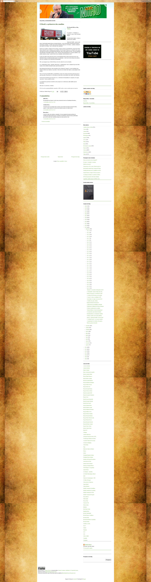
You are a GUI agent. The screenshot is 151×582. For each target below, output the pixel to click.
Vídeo (84, 154)
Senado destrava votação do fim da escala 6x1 (91, 172)
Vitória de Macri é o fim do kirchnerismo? (94, 310)
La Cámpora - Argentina (87, 471)
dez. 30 (88, 232)
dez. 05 (88, 280)
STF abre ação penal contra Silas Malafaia (91, 176)
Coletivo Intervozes (87, 434)
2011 (86, 353)
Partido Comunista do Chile (88, 492)
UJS (84, 534)
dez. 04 (88, 282)
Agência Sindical (86, 368)
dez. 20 (88, 251)
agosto (87, 331)
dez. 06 (88, 278)
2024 (86, 209)
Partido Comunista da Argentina (89, 490)
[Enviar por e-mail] (61, 91)
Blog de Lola (85, 397)
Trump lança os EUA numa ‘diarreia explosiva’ (92, 166)
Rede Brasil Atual (86, 509)
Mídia (84, 141)
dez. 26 (88, 240)
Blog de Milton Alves (87, 411)
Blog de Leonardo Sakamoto (88, 395)
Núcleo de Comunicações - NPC (89, 478)
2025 (86, 208)
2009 (86, 356)
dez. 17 (88, 257)
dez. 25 (88, 242)
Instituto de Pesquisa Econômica (89, 459)
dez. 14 (88, 263)
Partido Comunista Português (88, 494)
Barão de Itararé (86, 370)
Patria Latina (85, 498)
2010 (86, 354)
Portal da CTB (86, 502)
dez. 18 (88, 255)
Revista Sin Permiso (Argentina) (89, 519)
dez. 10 (88, 270)
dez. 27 (88, 238)
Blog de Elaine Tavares (87, 384)
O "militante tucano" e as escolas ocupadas (95, 319)
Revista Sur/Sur (86, 521)
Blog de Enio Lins (86, 386)
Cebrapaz (85, 432)
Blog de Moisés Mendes (87, 413)
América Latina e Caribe (87, 127)
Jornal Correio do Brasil (87, 463)
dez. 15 (88, 261)
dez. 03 (88, 284)
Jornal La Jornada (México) (88, 465)
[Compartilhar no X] (64, 91)
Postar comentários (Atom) (62, 161)
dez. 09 (88, 272)
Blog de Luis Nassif (87, 403)
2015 (86, 227)
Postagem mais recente (45, 156)
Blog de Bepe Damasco (87, 376)
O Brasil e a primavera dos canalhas (93, 308)
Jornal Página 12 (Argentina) (88, 467)
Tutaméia (85, 529)
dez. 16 (88, 259)
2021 (86, 215)
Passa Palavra (85, 496)
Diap (84, 446)
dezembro (88, 228)
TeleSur (84, 527)
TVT (84, 532)
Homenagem (85, 135)
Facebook (85, 100)
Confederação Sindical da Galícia (89, 438)
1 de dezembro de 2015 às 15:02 (49, 102)
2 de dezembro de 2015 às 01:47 (49, 109)
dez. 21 (88, 249)
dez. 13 (88, 265)
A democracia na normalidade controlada (94, 304)
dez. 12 (88, 267)
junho (87, 335)
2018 (86, 221)
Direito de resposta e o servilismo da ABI (94, 293)
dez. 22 (88, 247)
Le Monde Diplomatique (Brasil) (89, 473)
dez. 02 (88, 286)
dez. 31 (88, 230)
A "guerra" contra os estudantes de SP (94, 297)
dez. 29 (88, 234)
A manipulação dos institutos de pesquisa (94, 321)
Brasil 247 (85, 430)
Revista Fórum (86, 517)
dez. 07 (88, 276)
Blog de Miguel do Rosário (88, 409)
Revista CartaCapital (87, 513)
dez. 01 (88, 288)
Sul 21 (84, 525)
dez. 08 (88, 274)
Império (84, 137)
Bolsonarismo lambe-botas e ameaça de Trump (92, 168)
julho (87, 333)
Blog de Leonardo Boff (87, 392)
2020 (86, 217)
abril (87, 339)
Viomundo (85, 540)
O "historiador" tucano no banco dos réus (94, 291)
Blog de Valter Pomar (87, 428)
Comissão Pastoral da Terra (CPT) (89, 436)
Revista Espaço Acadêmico (88, 515)
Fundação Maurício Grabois (88, 455)
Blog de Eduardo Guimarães (88, 382)
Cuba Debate (85, 444)
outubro (87, 327)
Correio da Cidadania (87, 442)
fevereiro (87, 343)
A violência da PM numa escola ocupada (94, 295)
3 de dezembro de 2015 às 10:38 (49, 118)
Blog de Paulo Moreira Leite (88, 417)
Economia (85, 133)
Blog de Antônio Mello (87, 374)
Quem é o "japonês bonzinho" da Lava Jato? (95, 317)
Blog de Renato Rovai (87, 419)
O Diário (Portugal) (87, 480)
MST (84, 475)
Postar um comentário (46, 121)
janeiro (87, 344)
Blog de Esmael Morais (87, 388)
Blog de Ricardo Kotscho (88, 422)
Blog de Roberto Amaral (87, 424)
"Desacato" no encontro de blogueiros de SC (95, 289)
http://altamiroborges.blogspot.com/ (68, 573)
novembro (88, 325)
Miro (84, 143)
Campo (84, 129)
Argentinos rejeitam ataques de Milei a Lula (91, 178)
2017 (86, 223)
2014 (86, 347)
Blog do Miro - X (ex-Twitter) (89, 102)
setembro (87, 329)
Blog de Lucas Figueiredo (88, 399)
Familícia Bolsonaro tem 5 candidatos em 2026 (92, 170)
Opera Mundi (85, 484)
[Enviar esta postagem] (57, 91)
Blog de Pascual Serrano (87, 415)
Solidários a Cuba (86, 523)
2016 (86, 225)
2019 (86, 219)
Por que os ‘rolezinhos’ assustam (89, 162)
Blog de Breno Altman (87, 378)
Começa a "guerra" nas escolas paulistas (94, 315)
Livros (84, 139)
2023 (86, 211)
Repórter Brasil (86, 511)
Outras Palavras (86, 486)
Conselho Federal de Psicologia (89, 440)
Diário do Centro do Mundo (88, 449)
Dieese (84, 451)
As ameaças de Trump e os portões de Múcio (91, 174)
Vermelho (85, 538)
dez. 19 (88, 253)
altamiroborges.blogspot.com (51, 571)
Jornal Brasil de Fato (87, 461)
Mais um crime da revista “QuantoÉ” (90, 160)
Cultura (84, 131)
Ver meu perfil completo (87, 548)
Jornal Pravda (85, 469)
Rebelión (85, 507)
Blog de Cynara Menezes (88, 380)
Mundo (84, 148)
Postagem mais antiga (75, 156)
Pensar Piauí (85, 500)
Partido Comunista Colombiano (89, 488)
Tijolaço (68, 28)
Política (84, 150)
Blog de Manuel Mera (87, 405)
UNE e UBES (86, 536)
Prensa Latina (85, 504)
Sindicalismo (85, 152)
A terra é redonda (86, 365)
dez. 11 (88, 268)
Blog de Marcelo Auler (87, 407)
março (87, 341)
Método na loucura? (87, 164)
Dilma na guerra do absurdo (92, 322)
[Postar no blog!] (62, 91)
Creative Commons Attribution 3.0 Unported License (68, 570)
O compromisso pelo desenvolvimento (94, 311)
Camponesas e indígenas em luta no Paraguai (95, 306)
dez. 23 (88, 245)
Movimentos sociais (87, 145)
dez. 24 (88, 244)
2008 (86, 358)
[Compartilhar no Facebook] (65, 91)
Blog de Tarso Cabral (87, 426)
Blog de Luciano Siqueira (88, 401)
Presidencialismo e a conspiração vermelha (95, 313)
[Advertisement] (60, 140)
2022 (86, 213)
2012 (86, 351)
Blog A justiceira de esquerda (88, 372)
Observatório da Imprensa (88, 482)
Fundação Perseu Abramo (88, 457)
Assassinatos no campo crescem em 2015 (94, 299)
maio (87, 337)
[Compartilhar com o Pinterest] (67, 91)
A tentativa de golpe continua (92, 300)
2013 (86, 349)
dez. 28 (88, 236)
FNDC (84, 453)
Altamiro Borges (88, 544)
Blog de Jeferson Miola (87, 390)
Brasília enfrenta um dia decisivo (93, 302)
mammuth (75, 579)
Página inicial (60, 156)
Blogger (84, 579)
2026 (86, 206)
